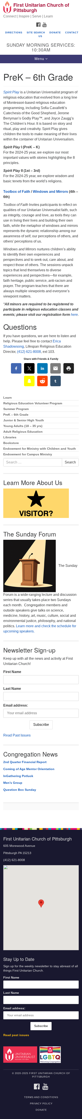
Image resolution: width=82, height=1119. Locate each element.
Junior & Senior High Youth (23, 420)
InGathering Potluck (18, 776)
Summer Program (16, 409)
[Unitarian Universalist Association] (21, 1054)
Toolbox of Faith (16, 191)
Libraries (9, 437)
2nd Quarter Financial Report (25, 762)
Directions (13, 32)
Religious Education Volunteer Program (32, 403)
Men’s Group (12, 782)
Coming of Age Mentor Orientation (28, 769)
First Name (12, 672)
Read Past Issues (17, 735)
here (74, 314)
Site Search (36, 32)
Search (70, 462)
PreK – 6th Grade (15, 414)
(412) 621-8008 (29, 352)
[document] (41, 443)
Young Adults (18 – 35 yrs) (22, 426)
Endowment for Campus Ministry (27, 454)
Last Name (12, 688)
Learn (7, 397)
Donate (55, 32)
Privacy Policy (41, 1103)
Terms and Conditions (41, 1097)
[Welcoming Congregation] (51, 1054)
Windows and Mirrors (50, 191)
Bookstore (11, 443)
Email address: (15, 705)
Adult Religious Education (23, 431)
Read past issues (16, 1035)
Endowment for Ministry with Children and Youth (39, 448)
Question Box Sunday (19, 789)
